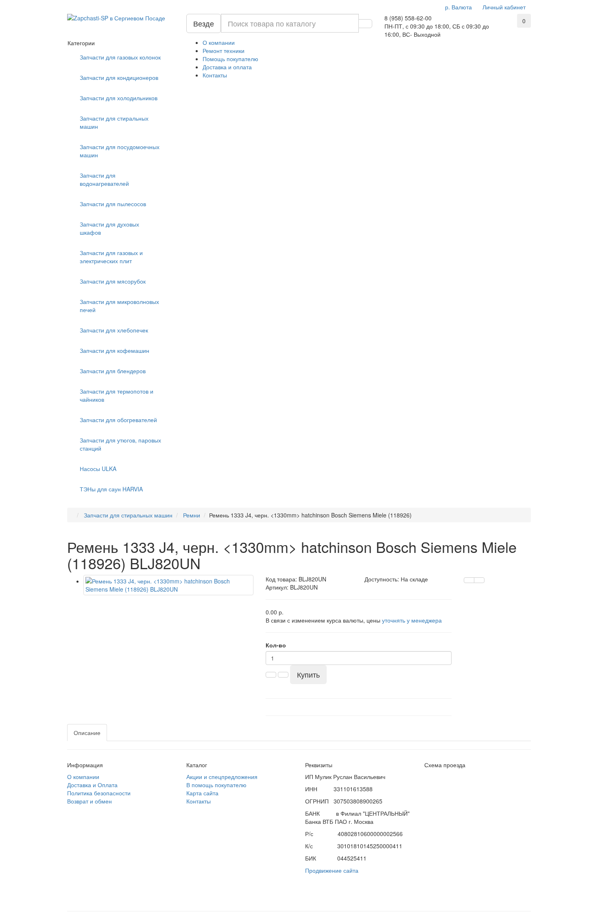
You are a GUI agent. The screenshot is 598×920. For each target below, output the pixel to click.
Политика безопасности (99, 793)
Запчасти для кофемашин (114, 350)
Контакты (215, 75)
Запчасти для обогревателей (118, 420)
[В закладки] (479, 580)
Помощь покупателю (230, 59)
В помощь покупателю (216, 785)
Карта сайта (202, 793)
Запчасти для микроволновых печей (119, 305)
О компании (219, 42)
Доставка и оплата (227, 67)
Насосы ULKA (98, 468)
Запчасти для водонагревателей (104, 179)
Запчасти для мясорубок (113, 281)
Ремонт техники (223, 50)
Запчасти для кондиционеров (119, 77)
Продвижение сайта (331, 870)
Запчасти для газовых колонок (120, 57)
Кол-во (276, 645)
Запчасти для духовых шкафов (109, 228)
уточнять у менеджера (412, 620)
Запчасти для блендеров (113, 371)
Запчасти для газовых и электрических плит (111, 257)
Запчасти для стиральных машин (114, 122)
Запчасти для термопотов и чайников (116, 395)
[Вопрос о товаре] (469, 580)
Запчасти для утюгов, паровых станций (120, 444)
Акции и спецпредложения (222, 777)
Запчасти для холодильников (118, 98)
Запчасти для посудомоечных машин (119, 151)
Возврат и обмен (89, 801)
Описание (87, 733)
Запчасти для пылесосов (113, 204)
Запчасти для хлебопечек (114, 330)
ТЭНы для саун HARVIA (111, 489)
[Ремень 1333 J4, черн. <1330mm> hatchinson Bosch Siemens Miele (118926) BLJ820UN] (168, 585)
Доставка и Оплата (92, 785)
